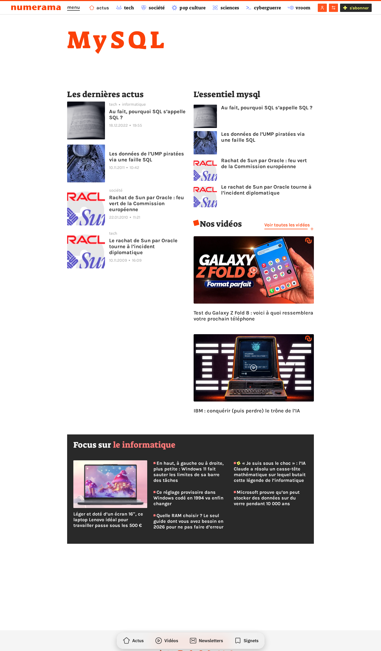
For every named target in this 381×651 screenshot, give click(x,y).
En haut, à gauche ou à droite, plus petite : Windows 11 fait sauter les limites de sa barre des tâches (188, 471)
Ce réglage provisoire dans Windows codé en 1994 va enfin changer (188, 497)
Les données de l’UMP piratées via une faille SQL (146, 157)
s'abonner (359, 7)
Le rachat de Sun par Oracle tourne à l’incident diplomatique (143, 246)
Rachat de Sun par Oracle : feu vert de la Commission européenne (146, 203)
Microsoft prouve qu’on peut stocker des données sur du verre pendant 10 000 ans (267, 497)
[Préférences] (333, 8)
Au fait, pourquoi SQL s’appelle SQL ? (147, 114)
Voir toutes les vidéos (287, 225)
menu (73, 7)
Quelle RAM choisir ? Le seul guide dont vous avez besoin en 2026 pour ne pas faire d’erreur (188, 521)
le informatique (144, 444)
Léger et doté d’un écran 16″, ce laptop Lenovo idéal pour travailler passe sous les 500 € (108, 519)
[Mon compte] (322, 8)
